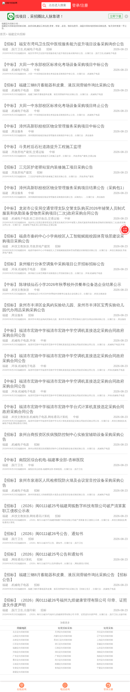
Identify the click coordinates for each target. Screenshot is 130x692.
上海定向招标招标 (105, 640)
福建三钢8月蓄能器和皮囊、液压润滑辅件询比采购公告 (67, 85)
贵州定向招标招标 (105, 660)
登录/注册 (80, 5)
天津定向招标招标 (63, 632)
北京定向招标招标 (21, 632)
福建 (5, 49)
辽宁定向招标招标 (105, 636)
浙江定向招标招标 (63, 644)
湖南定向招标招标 (105, 652)
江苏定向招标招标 (21, 644)
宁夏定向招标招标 (105, 668)
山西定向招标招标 (21, 636)
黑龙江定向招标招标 (63, 640)
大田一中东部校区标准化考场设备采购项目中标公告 (64, 64)
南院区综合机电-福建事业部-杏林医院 (51, 460)
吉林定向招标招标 (21, 640)
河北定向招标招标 (105, 632)
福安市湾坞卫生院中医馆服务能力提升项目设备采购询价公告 (71, 44)
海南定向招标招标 (105, 656)
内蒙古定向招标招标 (63, 636)
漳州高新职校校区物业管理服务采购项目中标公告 (62, 126)
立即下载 (115, 16)
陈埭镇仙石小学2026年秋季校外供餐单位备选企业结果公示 (70, 284)
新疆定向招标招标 (21, 672)
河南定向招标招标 (21, 652)
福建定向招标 (17, 34)
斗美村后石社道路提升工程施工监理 (50, 146)
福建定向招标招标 (21, 648)
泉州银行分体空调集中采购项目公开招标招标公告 (62, 264)
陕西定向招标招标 (105, 664)
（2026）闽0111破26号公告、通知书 (51, 533)
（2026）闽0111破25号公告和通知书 (51, 554)
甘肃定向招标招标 (21, 668)
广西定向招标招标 (63, 656)
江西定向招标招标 (63, 648)
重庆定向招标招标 (21, 660)
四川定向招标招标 (63, 660)
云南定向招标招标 (21, 664)
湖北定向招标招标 (63, 652)
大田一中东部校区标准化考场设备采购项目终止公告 (64, 105)
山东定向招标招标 (105, 648)
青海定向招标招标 (63, 668)
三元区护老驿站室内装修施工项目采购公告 (56, 167)
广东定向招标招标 (21, 656)
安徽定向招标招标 (105, 644)
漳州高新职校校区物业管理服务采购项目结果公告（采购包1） (72, 188)
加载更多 (65, 622)
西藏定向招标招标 (63, 664)
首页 (3, 34)
